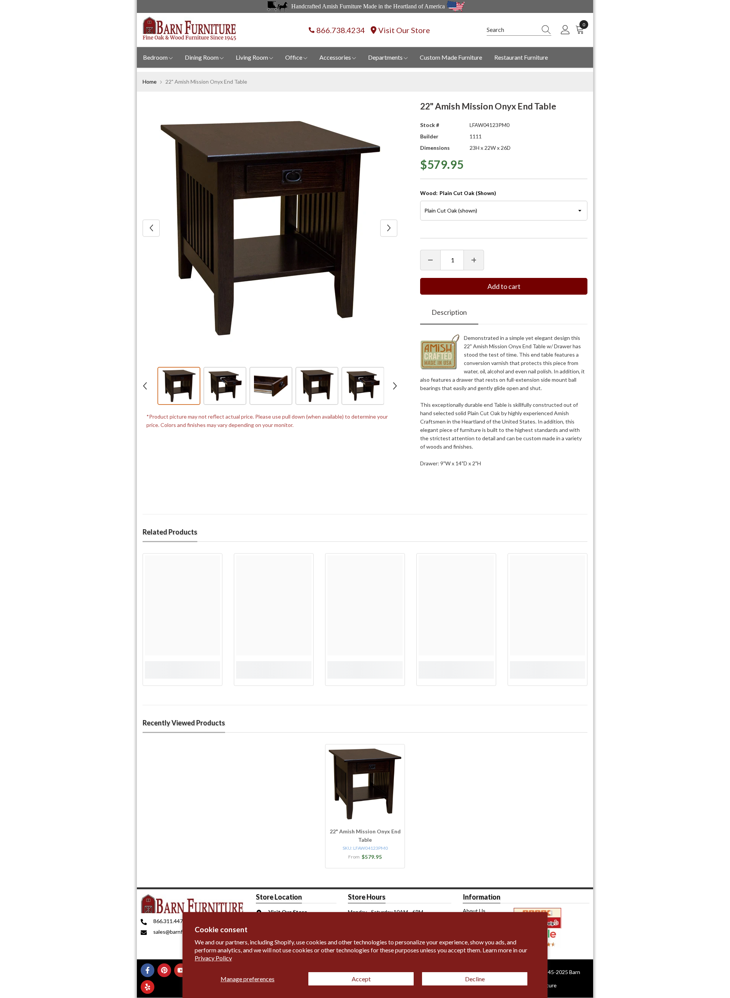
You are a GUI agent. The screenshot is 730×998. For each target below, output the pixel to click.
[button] (151, 227)
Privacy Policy (213, 958)
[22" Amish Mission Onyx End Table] (365, 784)
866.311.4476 (169, 921)
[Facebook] (147, 970)
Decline (475, 978)
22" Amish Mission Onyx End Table (365, 835)
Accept (361, 978)
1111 (476, 136)
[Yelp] (147, 987)
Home (150, 81)
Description (449, 312)
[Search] (519, 30)
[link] (182, 665)
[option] (270, 228)
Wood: (458, 193)
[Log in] (565, 30)
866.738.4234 (340, 30)
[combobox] (512, 29)
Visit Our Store (404, 30)
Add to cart (504, 286)
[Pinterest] (164, 970)
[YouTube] (181, 970)
